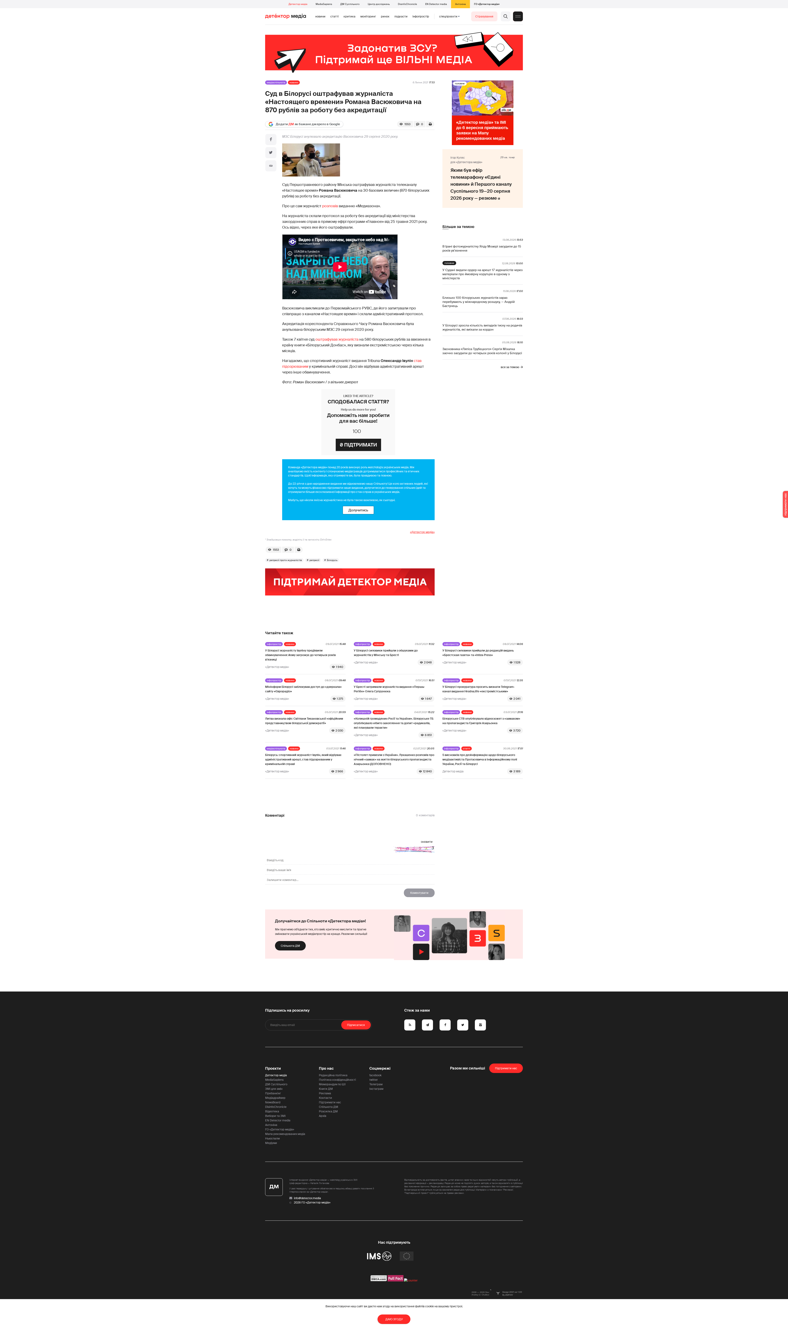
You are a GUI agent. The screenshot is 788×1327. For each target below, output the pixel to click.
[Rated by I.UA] (411, 1280)
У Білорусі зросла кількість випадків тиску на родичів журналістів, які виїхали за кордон (482, 327)
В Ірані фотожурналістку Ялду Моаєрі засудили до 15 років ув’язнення (481, 248)
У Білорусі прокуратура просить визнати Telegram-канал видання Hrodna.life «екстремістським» (478, 689)
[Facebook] (270, 139)
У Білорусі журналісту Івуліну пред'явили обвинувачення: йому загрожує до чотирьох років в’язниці (300, 655)
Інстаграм (376, 1089)
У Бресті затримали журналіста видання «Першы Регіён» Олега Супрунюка (389, 689)
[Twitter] (270, 152)
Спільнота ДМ (290, 946)
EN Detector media (436, 4)
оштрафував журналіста (336, 339)
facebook (375, 1075)
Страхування (484, 16)
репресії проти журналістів (285, 560)
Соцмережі (380, 1068)
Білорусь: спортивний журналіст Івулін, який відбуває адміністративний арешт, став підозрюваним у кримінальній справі (303, 759)
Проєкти (273, 1068)
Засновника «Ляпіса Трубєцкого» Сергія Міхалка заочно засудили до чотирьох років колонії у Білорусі (482, 351)
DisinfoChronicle (407, 4)
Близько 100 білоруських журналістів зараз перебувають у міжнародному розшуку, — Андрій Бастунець (478, 302)
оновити (427, 842)
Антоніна (460, 4)
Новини (320, 16)
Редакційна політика (333, 1075)
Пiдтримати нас (506, 1068)
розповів (330, 206)
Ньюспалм (272, 1138)
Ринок (385, 16)
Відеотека (272, 1111)
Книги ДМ (326, 1089)
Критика (349, 16)
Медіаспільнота (276, 82)
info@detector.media (307, 1198)
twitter (373, 1080)
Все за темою (510, 367)
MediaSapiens (324, 4)
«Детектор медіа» (422, 532)
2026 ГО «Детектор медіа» (312, 1202)
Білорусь (332, 560)
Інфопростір (420, 16)
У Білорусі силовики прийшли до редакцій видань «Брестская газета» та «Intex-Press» (478, 653)
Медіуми (271, 1143)
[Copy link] (270, 165)
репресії (314, 560)
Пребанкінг (273, 1093)
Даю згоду (394, 1319)
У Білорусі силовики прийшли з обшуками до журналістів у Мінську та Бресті (386, 653)
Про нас (326, 1068)
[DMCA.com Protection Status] (378, 1280)
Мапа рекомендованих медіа (285, 1134)
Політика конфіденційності (337, 1080)
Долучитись (358, 510)
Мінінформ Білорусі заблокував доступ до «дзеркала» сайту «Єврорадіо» (303, 689)
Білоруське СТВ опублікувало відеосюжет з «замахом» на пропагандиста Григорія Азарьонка (481, 721)
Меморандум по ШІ (332, 1084)
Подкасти (401, 16)
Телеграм (376, 1084)
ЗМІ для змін (273, 1089)
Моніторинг (368, 16)
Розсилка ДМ (328, 1111)
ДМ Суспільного (350, 4)
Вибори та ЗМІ (275, 1116)
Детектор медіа (298, 4)
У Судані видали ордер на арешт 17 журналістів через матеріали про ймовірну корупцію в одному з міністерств (482, 274)
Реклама (325, 1093)
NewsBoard (272, 1102)
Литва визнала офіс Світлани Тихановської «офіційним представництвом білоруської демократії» (304, 721)
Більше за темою (458, 226)
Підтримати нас (330, 1102)
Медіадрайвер (275, 1098)
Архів (322, 1116)
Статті (334, 16)
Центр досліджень (379, 4)
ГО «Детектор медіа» (486, 4)
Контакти (325, 1098)
